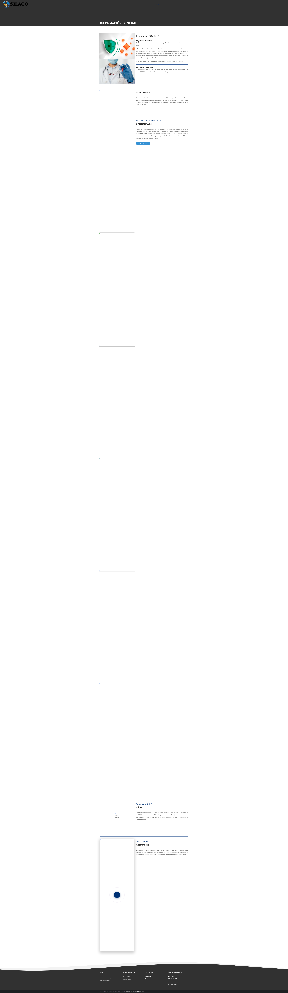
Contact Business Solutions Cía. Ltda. (135, 991)
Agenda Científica (127, 979)
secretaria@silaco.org (173, 984)
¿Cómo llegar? (143, 143)
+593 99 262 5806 (172, 978)
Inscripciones (126, 976)
